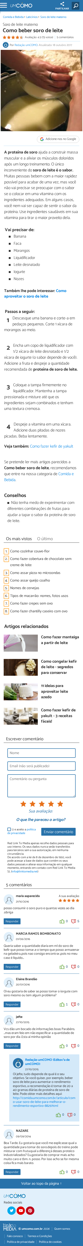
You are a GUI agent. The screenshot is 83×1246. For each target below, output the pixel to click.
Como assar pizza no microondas (35, 573)
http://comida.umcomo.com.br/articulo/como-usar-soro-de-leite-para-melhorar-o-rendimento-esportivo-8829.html (44, 1102)
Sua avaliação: (41, 811)
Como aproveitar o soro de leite (35, 294)
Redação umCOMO (26, 45)
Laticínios (32, 17)
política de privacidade (21, 831)
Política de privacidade (20, 1242)
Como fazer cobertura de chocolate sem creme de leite (40, 562)
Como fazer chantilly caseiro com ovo (39, 611)
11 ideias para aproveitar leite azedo (54, 691)
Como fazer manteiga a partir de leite (60, 640)
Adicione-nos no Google (60, 139)
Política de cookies (50, 1242)
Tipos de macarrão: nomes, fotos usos (39, 596)
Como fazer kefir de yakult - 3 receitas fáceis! (58, 716)
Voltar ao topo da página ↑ (41, 1184)
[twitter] (11, 1210)
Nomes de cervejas (24, 588)
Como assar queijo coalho (30, 580)
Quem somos (62, 1229)
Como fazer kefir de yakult (51, 446)
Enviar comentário (58, 832)
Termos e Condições (39, 1236)
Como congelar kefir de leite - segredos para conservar (59, 667)
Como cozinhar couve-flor (30, 551)
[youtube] (21, 1210)
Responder (12, 921)
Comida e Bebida (13, 17)
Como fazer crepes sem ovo (31, 603)
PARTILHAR (62, 9)
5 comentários (65, 37)
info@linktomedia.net (25, 871)
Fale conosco (15, 1236)
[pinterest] (30, 1210)
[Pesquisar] (76, 6)
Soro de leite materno (53, 17)
